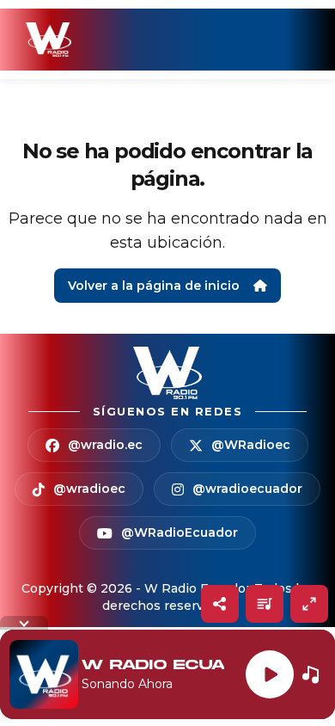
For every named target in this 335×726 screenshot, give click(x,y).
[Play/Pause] (270, 674)
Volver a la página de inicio (154, 285)
